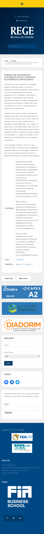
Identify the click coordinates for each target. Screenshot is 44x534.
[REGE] (22, 32)
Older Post (9, 278)
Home (6, 61)
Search (6, 345)
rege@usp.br (23, 20)
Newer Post (23, 278)
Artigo (13, 61)
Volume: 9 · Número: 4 (24, 264)
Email (7, 404)
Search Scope (8, 352)
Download (19, 260)
